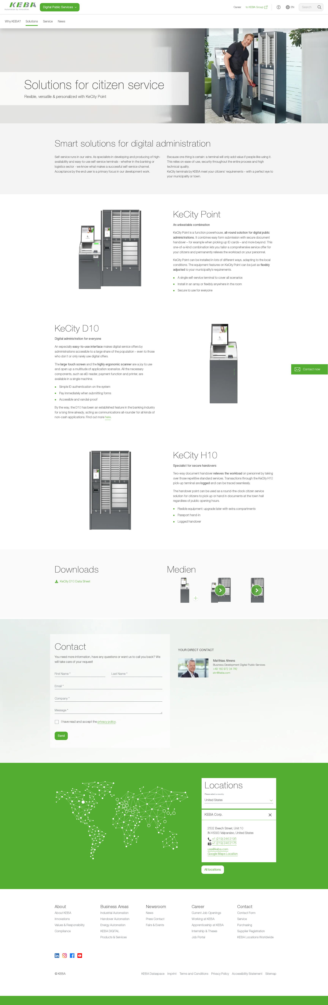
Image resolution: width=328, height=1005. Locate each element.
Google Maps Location (223, 853)
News (61, 21)
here (108, 417)
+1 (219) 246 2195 (224, 838)
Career (237, 7)
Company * (62, 698)
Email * (59, 686)
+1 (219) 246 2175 (224, 843)
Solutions (32, 21)
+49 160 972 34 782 (225, 669)
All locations (212, 869)
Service (48, 21)
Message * (61, 710)
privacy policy (107, 721)
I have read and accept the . (88, 721)
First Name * (62, 673)
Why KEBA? (13, 21)
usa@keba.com (218, 849)
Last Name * (119, 673)
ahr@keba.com (221, 673)
